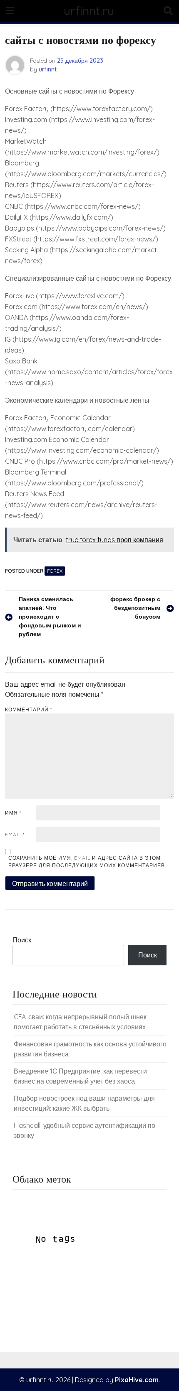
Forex (54, 571)
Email (15, 834)
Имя (13, 813)
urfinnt (48, 69)
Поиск (21, 940)
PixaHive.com (137, 1380)
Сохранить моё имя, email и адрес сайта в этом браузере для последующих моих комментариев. (87, 861)
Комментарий (28, 709)
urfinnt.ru (89, 10)
